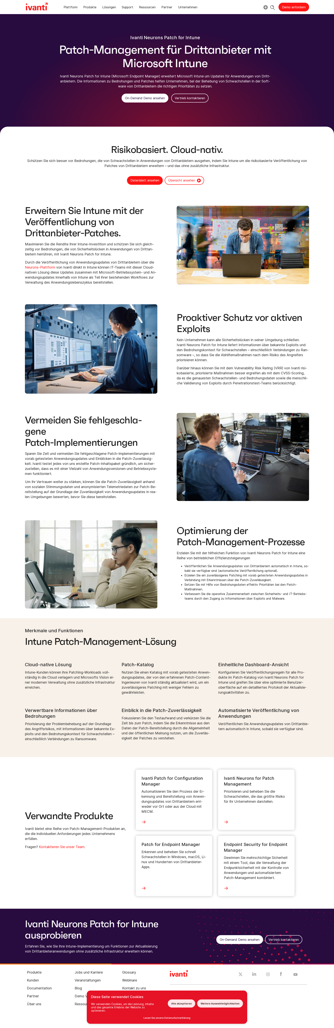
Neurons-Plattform (40, 267)
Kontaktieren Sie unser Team (61, 847)
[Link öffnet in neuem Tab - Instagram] (268, 975)
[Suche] (273, 7)
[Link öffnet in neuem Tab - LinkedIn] (254, 975)
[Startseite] (37, 7)
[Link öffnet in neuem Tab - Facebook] (281, 975)
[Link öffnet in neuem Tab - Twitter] (241, 975)
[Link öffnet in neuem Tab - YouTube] (295, 975)
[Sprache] (265, 7)
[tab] (70, 7)
